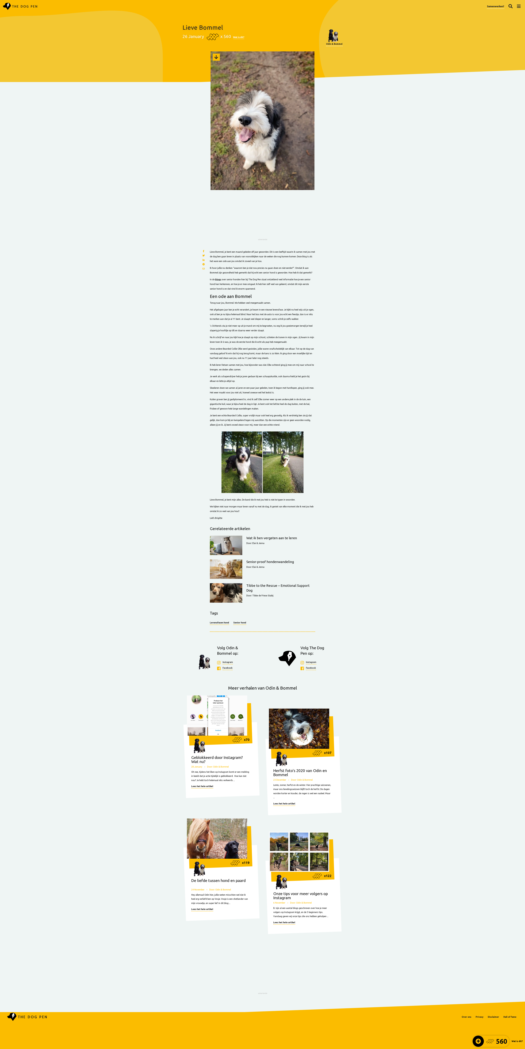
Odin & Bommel (334, 44)
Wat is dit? (238, 37)
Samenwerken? (495, 6)
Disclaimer (493, 1017)
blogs (218, 279)
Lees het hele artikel (202, 786)
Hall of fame (509, 1017)
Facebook (228, 668)
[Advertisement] (262, 218)
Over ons (466, 1017)
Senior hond (239, 622)
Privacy (479, 1017)
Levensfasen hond (219, 622)
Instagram (228, 662)
